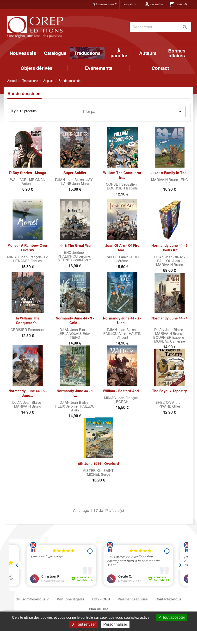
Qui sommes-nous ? (105, 4)
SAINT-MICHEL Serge (101, 472)
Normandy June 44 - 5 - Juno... (27, 393)
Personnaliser (115, 624)
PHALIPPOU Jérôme (74, 256)
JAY (90, 179)
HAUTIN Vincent (129, 335)
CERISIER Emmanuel (27, 329)
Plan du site (98, 608)
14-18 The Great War (75, 245)
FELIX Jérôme (67, 406)
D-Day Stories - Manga (27, 172)
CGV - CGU (101, 599)
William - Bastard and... (122, 390)
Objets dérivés (37, 68)
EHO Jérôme (74, 252)
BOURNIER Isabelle (122, 187)
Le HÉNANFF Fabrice (30, 258)
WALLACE (18, 179)
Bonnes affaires (176, 53)
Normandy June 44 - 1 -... (75, 393)
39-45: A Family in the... (169, 172)
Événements (98, 68)
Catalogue (55, 53)
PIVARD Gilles (170, 406)
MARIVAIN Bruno (165, 179)
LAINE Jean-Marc (75, 183)
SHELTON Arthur (169, 402)
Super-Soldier (74, 172)
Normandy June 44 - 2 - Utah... (122, 320)
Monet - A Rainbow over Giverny (27, 248)
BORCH (122, 401)
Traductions (87, 53)
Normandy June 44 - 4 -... (169, 320)
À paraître (119, 53)
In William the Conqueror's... (27, 320)
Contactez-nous (168, 599)
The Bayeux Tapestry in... (169, 393)
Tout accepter (173, 617)
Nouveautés (23, 53)
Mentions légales (70, 599)
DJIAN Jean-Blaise (70, 179)
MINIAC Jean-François (25, 256)
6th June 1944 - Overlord (98, 463)
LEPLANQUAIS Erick (74, 333)
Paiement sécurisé (133, 599)
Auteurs (148, 53)
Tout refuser (85, 624)
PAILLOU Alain (117, 256)
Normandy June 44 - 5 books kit (169, 248)
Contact (160, 68)
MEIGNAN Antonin (33, 181)
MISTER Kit (92, 470)
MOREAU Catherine (169, 341)
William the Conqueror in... (122, 175)
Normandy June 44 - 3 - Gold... (75, 320)
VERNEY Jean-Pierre (75, 259)
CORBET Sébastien (122, 184)
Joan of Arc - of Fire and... (122, 248)
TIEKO (75, 337)
